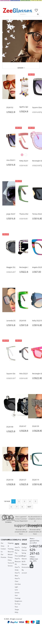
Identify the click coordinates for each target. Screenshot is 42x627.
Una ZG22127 (11, 160)
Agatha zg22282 (25, 107)
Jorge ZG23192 (12, 214)
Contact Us (10, 521)
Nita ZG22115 (24, 373)
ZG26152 (9, 107)
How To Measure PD (18, 561)
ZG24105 (22, 320)
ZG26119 (35, 480)
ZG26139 (35, 426)
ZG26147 (22, 426)
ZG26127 (22, 480)
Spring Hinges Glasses (24, 556)
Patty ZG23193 (24, 161)
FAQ (3, 520)
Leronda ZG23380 (13, 320)
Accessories (26, 567)
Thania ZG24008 (25, 214)
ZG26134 (9, 480)
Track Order (7, 521)
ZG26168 (9, 427)
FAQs (16, 612)
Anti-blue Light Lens (18, 587)
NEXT (29, 507)
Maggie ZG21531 (12, 267)
